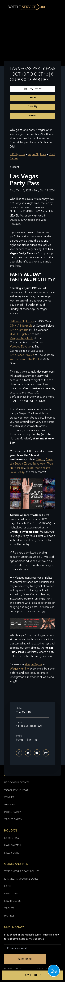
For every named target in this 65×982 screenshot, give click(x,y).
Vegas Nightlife (37, 154)
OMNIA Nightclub (21, 325)
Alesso (29, 468)
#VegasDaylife (33, 664)
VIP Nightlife (17, 154)
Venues (9, 797)
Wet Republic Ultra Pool (24, 359)
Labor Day (11, 838)
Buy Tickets (32, 975)
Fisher (32, 116)
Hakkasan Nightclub (22, 321)
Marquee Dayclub (20, 346)
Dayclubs (11, 893)
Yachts (9, 908)
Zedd (27, 463)
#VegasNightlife (19, 668)
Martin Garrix (42, 468)
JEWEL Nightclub (20, 334)
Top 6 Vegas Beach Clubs (22, 871)
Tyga (50, 463)
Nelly (13, 468)
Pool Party (12, 812)
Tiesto (40, 459)
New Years (11, 853)
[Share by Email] (46, 752)
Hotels (9, 916)
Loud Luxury (17, 472)
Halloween (12, 845)
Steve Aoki (38, 463)
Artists (9, 804)
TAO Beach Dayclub (22, 355)
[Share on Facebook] (19, 752)
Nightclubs (12, 901)
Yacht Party (13, 819)
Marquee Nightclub (21, 338)
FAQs (7, 886)
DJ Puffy (32, 107)
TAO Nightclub (19, 330)
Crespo (32, 98)
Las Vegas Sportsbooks (21, 879)
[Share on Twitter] (28, 752)
